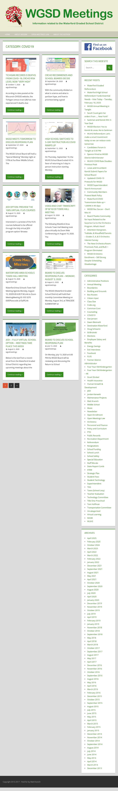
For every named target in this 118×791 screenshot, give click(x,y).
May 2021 (91, 576)
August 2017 (93, 655)
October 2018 (93, 630)
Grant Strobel (93, 377)
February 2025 (93, 541)
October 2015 (93, 699)
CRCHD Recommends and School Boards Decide (58, 76)
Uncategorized (93, 511)
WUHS (90, 521)
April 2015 (91, 720)
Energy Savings (93, 346)
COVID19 (91, 315)
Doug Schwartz (93, 329)
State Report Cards (95, 466)
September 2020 (94, 586)
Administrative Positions (98, 281)
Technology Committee (97, 497)
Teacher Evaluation (95, 493)
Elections (91, 336)
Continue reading (14, 110)
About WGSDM (21, 34)
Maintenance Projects (97, 397)
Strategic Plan (93, 473)
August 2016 (93, 679)
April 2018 (91, 641)
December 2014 (94, 734)
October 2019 (93, 610)
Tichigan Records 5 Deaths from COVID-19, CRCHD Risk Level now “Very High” (21, 78)
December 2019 (94, 603)
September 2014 (94, 744)
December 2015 (94, 696)
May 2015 (91, 716)
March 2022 (92, 555)
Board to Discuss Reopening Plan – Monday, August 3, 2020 (60, 276)
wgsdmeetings (11, 87)
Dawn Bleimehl (94, 322)
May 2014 (91, 758)
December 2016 (94, 665)
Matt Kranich (93, 401)
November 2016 (94, 668)
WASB (90, 518)
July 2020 (91, 593)
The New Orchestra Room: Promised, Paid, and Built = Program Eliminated (97, 247)
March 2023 (92, 548)
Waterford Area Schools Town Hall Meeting (20, 274)
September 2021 (94, 569)
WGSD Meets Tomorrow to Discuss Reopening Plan (21, 140)
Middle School (93, 404)
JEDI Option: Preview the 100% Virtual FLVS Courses (20, 208)
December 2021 (94, 565)
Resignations (93, 445)
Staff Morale (92, 463)
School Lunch (93, 452)
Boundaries (92, 287)
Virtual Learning (94, 514)
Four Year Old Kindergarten (99, 366)
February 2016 (93, 692)
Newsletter (92, 411)
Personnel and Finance (97, 425)
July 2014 (91, 751)
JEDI (89, 390)
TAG (89, 487)
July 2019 (91, 613)
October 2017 (93, 648)
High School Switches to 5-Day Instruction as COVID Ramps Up (60, 142)
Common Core (93, 308)
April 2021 (91, 579)
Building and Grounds (96, 291)
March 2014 (92, 765)
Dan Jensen (92, 318)
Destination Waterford (97, 325)
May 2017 (91, 658)
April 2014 (91, 761)
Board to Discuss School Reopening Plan (59, 341)
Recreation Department (98, 439)
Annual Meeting (94, 284)
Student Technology (96, 480)
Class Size (91, 301)
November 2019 (94, 606)
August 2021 (93, 572)
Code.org (91, 305)
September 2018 (94, 634)
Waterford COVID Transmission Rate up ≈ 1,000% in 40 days (94, 202)
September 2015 (94, 703)
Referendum (93, 442)
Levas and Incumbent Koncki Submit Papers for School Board (95, 171)
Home (7, 34)
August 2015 (93, 706)
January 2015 (93, 730)
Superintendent (94, 483)
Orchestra (91, 421)
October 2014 (93, 740)
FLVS (89, 356)
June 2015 (91, 713)
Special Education (95, 459)
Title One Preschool (96, 500)
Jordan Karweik (94, 394)
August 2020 (93, 589)
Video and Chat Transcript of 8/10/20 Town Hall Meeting (60, 209)
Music (89, 408)
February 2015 (93, 727)
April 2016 (91, 685)
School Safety (93, 456)
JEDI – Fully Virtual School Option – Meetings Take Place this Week (21, 343)
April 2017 (91, 661)
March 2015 (92, 723)
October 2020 (93, 582)
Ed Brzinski (92, 332)
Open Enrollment (95, 415)
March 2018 (92, 644)
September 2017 (94, 651)
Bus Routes (92, 294)
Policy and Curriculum (97, 428)
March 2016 (92, 689)
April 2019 (91, 617)
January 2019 (93, 624)
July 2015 (91, 710)
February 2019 (93, 620)
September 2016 (94, 675)
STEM (89, 469)
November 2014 (94, 737)
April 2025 (91, 538)
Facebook (91, 353)
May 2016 (91, 682)
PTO (89, 432)
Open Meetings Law (40, 34)
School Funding (94, 449)
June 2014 (91, 754)
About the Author (61, 34)
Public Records (93, 435)
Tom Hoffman (93, 504)
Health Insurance (95, 380)
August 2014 (93, 747)
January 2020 (93, 600)
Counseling (92, 312)
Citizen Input (93, 298)
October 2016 (93, 672)
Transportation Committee (99, 507)
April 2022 (91, 552)
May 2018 (91, 637)
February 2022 (93, 558)
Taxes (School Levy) (96, 490)
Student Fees (93, 476)
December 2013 (94, 768)
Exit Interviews (93, 349)
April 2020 (91, 596)
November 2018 (94, 627)
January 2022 (93, 562)
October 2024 (93, 545)
